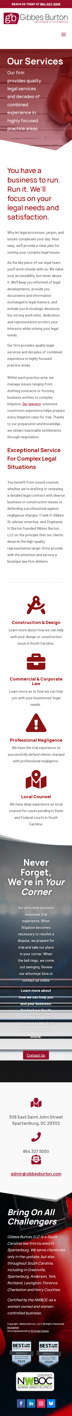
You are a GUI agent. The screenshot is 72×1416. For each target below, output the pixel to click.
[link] (36, 23)
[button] (63, 34)
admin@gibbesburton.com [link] (36, 1173)
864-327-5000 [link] (50, 4)
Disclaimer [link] (13, 1327)
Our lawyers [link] (31, 404)
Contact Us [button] (36, 1055)
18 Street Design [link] (40, 1330)
